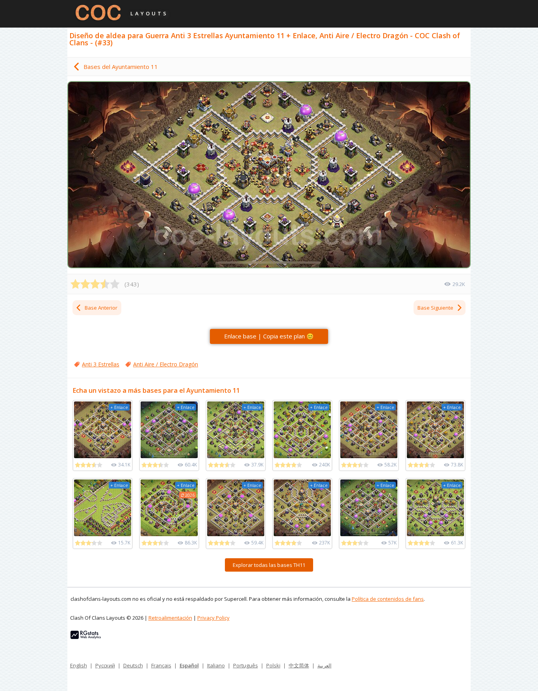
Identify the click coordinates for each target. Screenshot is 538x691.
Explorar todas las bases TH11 (269, 564)
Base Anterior (101, 307)
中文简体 (299, 665)
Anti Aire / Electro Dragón (165, 364)
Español (189, 665)
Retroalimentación (170, 617)
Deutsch (133, 665)
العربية (324, 665)
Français (161, 665)
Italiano (216, 665)
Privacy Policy (213, 617)
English (78, 665)
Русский (105, 665)
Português (245, 665)
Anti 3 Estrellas (100, 364)
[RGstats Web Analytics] (85, 637)
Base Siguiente (435, 307)
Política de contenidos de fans (388, 598)
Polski (273, 665)
